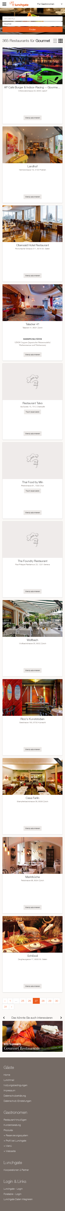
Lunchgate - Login (13, 1188)
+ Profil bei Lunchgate (15, 1140)
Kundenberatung (12, 1124)
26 (29, 1000)
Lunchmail (9, 1080)
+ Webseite (10, 1151)
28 (43, 1000)
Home (7, 1074)
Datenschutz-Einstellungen (17, 1100)
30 (56, 1000)
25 (22, 1000)
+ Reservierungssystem (16, 1135)
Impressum (9, 1090)
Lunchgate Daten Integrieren (18, 1199)
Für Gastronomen (45, 4)
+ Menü (8, 1145)
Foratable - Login (12, 1193)
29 (49, 1000)
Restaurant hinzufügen (15, 1119)
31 (5, 1006)
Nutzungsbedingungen (15, 1085)
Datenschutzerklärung (15, 1095)
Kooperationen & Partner (16, 1169)
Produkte (8, 1130)
